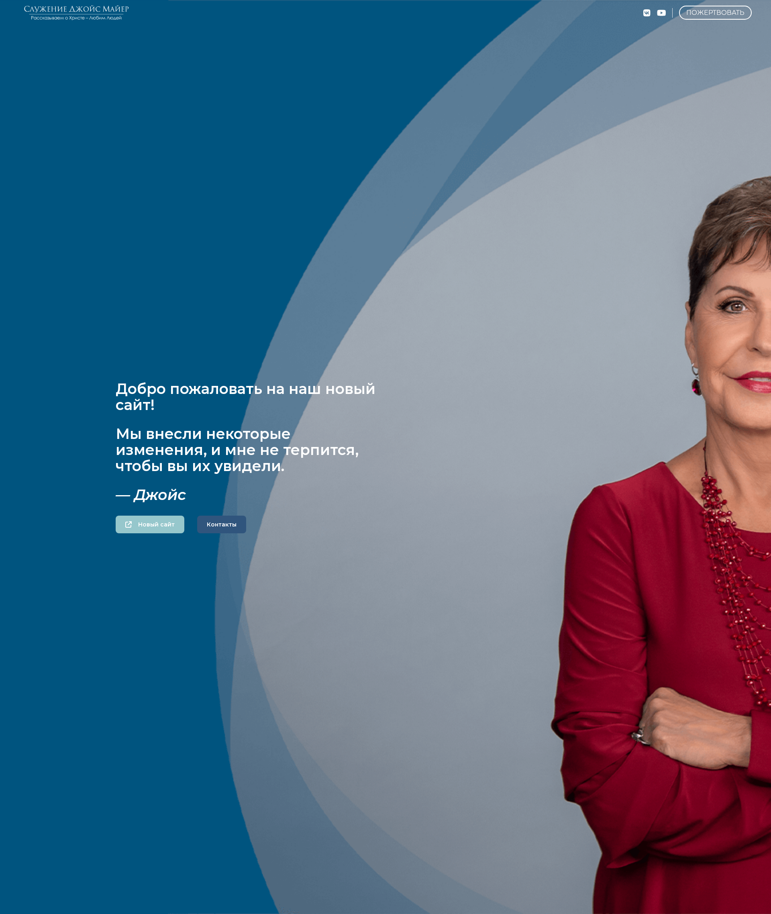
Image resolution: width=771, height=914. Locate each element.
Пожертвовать (715, 12)
